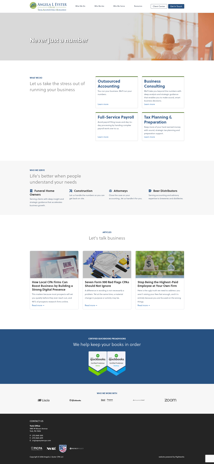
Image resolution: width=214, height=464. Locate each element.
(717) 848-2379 (37, 438)
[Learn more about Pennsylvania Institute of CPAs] (37, 448)
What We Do (80, 6)
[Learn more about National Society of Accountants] (51, 448)
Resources (138, 6)
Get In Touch (176, 6)
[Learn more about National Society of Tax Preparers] (63, 449)
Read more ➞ (54, 305)
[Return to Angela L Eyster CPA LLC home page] (48, 6)
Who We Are (99, 6)
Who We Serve (119, 6)
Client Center (159, 6)
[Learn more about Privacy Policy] (77, 448)
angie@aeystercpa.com (41, 440)
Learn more (111, 104)
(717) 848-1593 (37, 435)
